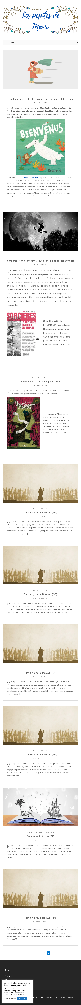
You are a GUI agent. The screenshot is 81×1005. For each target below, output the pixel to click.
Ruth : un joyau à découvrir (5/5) (40, 512)
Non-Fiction (46, 256)
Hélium (61, 420)
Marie (45, 102)
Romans (41, 832)
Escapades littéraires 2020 (40, 836)
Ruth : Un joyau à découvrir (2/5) (40, 754)
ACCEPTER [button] (21, 998)
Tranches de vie (49, 832)
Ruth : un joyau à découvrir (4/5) (40, 594)
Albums (34, 95)
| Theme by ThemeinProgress (42, 997)
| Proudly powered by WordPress (63, 997)
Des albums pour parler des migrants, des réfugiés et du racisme (40, 99)
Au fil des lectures (43, 95)
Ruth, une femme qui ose (40, 508)
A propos (8, 976)
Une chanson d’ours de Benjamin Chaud (40, 381)
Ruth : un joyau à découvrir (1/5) (40, 918)
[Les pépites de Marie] (40, 20)
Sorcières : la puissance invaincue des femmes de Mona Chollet (40, 260)
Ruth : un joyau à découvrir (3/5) (40, 673)
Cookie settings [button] (10, 998)
